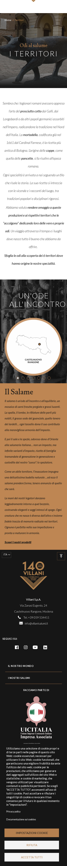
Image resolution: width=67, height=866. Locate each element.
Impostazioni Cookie (32, 833)
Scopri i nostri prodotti (18, 542)
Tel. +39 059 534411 (36, 617)
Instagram (26, 647)
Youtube (35, 647)
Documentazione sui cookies (21, 819)
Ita (5, 554)
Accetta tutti (32, 857)
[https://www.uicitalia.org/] (33, 717)
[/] (33, 575)
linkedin (45, 647)
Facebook (17, 647)
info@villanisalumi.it (36, 623)
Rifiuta (31, 845)
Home (8, 20)
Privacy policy (13, 811)
